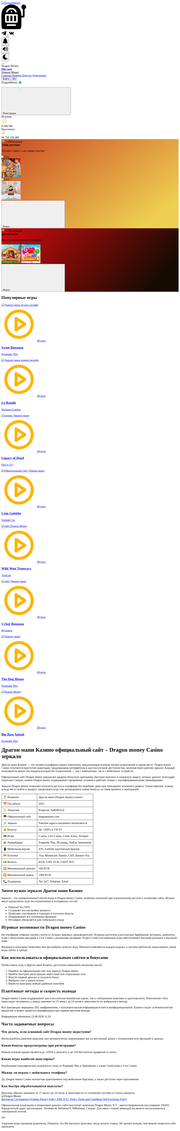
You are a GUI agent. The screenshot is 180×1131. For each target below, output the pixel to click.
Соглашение (21, 1099)
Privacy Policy (48, 1099)
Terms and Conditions (90, 1099)
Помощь (17, 75)
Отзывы (34, 1099)
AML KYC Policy (67, 1099)
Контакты (7, 1099)
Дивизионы (39, 75)
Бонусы (27, 75)
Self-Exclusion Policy (115, 1099)
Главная (6, 75)
